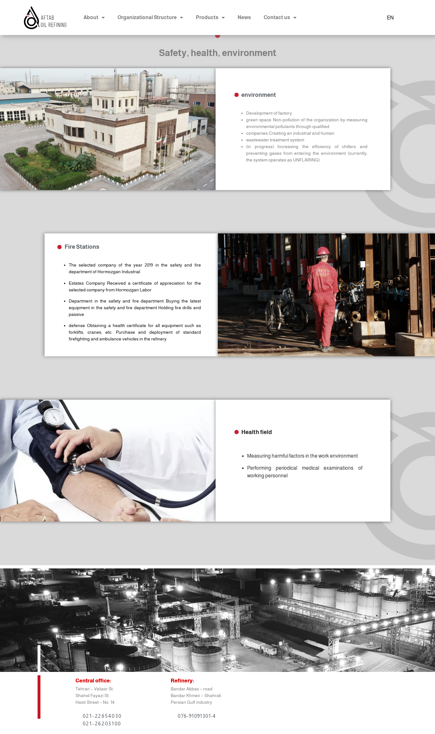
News (244, 17)
